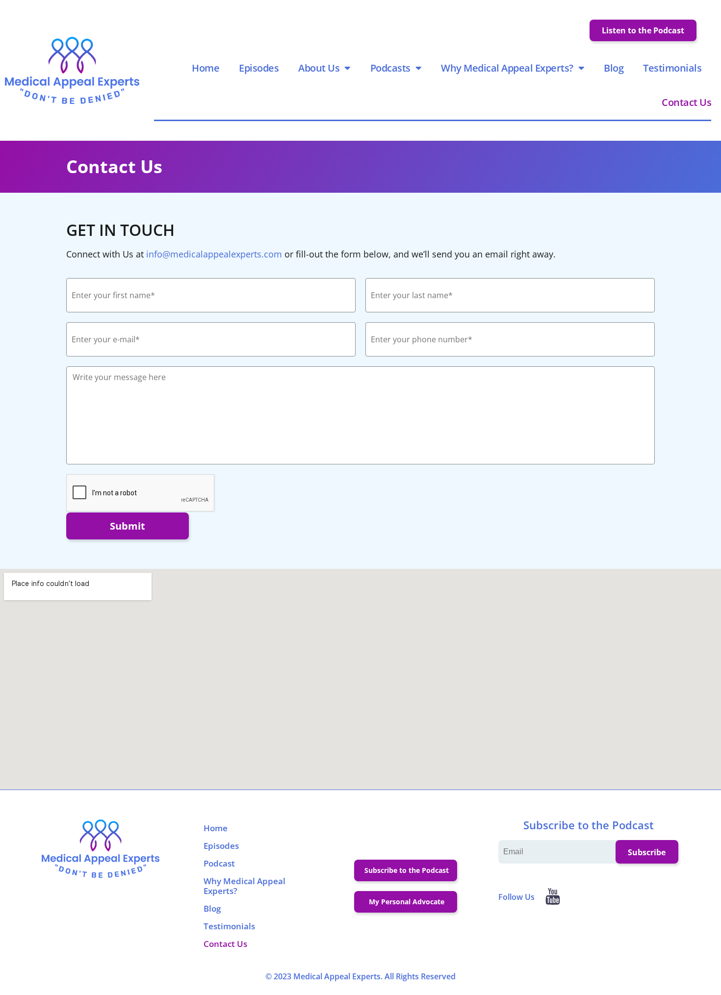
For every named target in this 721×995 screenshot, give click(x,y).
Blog (613, 68)
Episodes (259, 68)
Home (205, 68)
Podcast (219, 863)
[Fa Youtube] (552, 896)
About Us (318, 68)
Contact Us (686, 102)
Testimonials (672, 68)
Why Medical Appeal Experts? (507, 68)
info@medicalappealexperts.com (214, 254)
